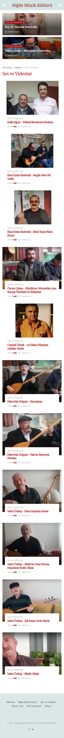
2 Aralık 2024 (12, 32)
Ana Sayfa (7, 67)
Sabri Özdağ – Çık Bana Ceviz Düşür (28, 620)
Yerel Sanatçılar (33, 705)
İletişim (48, 705)
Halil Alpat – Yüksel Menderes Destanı (30, 122)
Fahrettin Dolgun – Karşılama (24, 401)
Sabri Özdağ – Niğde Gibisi (23, 673)
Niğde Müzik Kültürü (27, 702)
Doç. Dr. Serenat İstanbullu (21, 27)
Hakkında (10, 702)
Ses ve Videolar (14, 22)
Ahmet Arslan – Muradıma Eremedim (27, 50)
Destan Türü (17, 705)
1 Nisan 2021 (12, 55)
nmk (15, 126)
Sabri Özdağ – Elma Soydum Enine (28, 511)
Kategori (18, 67)
